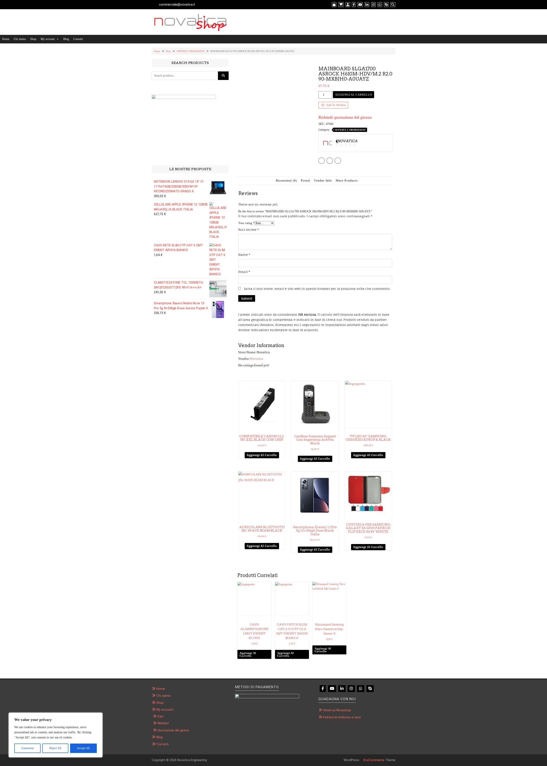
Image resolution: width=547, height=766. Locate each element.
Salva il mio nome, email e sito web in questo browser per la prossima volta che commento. (317, 288)
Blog (66, 39)
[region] (56, 735)
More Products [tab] (347, 180)
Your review (248, 229)
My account (48, 39)
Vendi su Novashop (337, 710)
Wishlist (163, 723)
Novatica (256, 359)
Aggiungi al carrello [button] (262, 455)
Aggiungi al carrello (353, 94)
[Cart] (341, 5)
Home (5, 39)
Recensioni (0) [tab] (286, 180)
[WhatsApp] (380, 5)
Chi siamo (20, 39)
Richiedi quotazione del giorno (345, 117)
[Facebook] (354, 5)
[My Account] (348, 5)
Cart (160, 716)
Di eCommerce (373, 760)
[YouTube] (360, 5)
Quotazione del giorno (173, 730)
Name (244, 254)
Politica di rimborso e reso (342, 717)
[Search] (392, 5)
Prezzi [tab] (305, 180)
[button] (333, 105)
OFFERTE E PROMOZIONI (190, 51)
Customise (27, 748)
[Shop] (334, 5)
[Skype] (386, 5)
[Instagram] (373, 5)
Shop (33, 39)
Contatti (78, 39)
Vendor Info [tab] (323, 180)
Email (244, 272)
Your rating (246, 223)
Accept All (83, 748)
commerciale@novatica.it (177, 4)
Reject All (55, 748)
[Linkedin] (367, 5)
